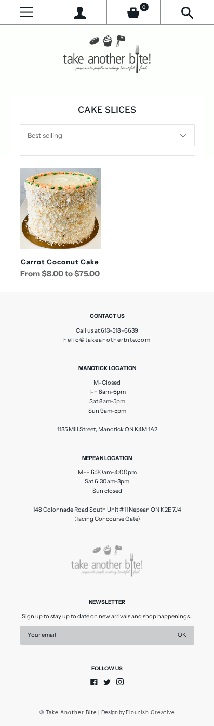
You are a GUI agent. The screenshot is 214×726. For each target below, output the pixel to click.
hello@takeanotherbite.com (107, 339)
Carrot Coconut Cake (60, 262)
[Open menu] (26, 12)
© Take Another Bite (68, 712)
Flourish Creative (150, 712)
